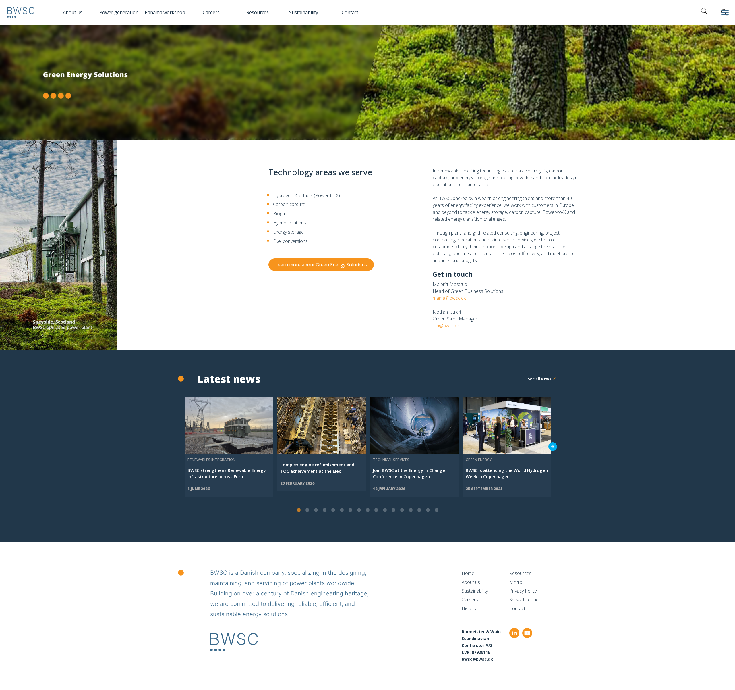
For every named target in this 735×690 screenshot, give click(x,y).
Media (515, 582)
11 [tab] (385, 510)
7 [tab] (350, 510)
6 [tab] (342, 510)
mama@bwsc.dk (449, 298)
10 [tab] (376, 510)
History (469, 608)
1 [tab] (298, 510)
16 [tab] (428, 510)
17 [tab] (436, 510)
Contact (350, 12)
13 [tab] (402, 510)
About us (72, 12)
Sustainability (303, 12)
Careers (211, 12)
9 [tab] (367, 510)
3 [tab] (316, 510)
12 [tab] (393, 510)
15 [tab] (419, 510)
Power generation (118, 12)
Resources (257, 12)
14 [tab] (410, 510)
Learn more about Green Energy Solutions (321, 265)
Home (468, 573)
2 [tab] (307, 510)
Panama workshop (165, 12)
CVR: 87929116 (476, 652)
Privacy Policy (523, 591)
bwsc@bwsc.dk (477, 659)
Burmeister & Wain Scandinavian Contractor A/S (481, 638)
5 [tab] (333, 510)
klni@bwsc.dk (446, 325)
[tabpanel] (229, 447)
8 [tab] (359, 510)
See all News (539, 378)
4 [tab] (324, 510)
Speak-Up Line (524, 600)
